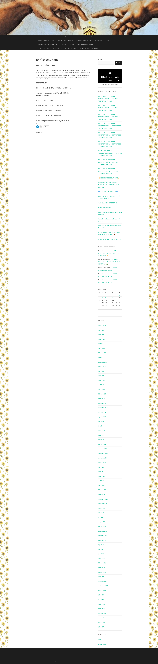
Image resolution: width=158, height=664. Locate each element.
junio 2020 (101, 576)
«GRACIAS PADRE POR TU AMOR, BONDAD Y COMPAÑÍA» (109, 253)
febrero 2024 (102, 444)
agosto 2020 (102, 572)
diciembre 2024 (102, 403)
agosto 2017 (102, 622)
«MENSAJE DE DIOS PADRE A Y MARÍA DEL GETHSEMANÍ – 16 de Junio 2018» (108, 185)
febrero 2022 (102, 526)
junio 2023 (101, 471)
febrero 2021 (102, 563)
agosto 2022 (102, 508)
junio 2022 (101, 517)
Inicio (40, 37)
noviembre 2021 (103, 535)
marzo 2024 (101, 439)
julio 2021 (101, 549)
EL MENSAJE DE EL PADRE (109, 178)
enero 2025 (101, 398)
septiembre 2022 (103, 503)
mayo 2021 (101, 558)
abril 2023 (101, 481)
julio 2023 (101, 467)
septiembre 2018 (103, 586)
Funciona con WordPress (45, 661)
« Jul (99, 313)
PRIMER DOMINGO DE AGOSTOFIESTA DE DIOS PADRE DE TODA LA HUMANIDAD (110, 153)
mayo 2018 (101, 604)
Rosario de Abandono (65, 40)
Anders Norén (85, 661)
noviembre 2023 (103, 453)
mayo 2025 (101, 380)
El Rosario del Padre (84, 40)
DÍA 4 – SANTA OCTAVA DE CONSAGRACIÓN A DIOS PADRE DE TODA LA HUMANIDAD (109, 135)
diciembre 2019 (102, 581)
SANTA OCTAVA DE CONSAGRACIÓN (56, 37)
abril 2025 (101, 385)
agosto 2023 (102, 462)
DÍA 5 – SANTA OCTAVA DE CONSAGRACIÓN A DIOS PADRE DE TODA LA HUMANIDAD (109, 126)
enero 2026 (101, 357)
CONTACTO (63, 44)
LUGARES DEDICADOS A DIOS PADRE (49, 48)
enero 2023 (101, 494)
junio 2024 (101, 426)
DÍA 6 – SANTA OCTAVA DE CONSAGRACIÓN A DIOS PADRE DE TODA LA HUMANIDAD (109, 117)
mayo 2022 (101, 522)
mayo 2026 (101, 339)
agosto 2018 (102, 590)
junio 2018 (101, 599)
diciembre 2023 (102, 449)
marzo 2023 (101, 485)
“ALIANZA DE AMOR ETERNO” (107, 203)
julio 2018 (101, 595)
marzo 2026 (101, 348)
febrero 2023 (102, 490)
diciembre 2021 (102, 531)
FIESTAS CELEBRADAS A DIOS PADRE (82, 44)
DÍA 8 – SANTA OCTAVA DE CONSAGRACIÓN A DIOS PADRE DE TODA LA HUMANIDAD (109, 99)
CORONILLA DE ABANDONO (46, 40)
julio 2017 (101, 627)
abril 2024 (101, 435)
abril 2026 (101, 343)
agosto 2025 (102, 366)
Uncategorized (102, 644)
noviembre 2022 (103, 499)
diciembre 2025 (102, 362)
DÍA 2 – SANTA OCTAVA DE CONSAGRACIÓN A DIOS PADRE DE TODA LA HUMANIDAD (109, 162)
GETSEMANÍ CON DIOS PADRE (80, 37)
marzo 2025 (101, 389)
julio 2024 (101, 421)
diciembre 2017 (102, 613)
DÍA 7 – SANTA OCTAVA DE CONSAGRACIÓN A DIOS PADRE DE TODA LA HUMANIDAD (109, 108)
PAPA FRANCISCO (98, 37)
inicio (99, 639)
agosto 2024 (102, 417)
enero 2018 (101, 608)
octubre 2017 (102, 618)
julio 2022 (101, 512)
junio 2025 (101, 375)
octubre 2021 (102, 540)
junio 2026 (101, 334)
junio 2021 (101, 554)
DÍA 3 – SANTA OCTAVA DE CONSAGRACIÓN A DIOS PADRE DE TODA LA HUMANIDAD (109, 144)
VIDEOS (109, 40)
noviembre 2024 (103, 407)
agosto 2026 (102, 325)
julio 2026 (101, 330)
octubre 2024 (102, 412)
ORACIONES (98, 40)
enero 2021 (101, 567)
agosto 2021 (102, 544)
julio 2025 (101, 371)
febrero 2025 (102, 394)
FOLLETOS (111, 37)
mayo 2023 (101, 476)
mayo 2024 (101, 430)
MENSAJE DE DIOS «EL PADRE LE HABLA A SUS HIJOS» (81, 48)
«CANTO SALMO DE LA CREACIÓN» (109, 239)
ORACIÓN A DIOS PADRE (108, 191)
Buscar (100, 59)
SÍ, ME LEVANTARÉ (104, 207)
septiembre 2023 (103, 458)
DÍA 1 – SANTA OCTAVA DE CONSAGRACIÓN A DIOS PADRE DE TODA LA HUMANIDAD (109, 171)
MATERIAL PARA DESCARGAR (46, 44)
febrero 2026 (102, 353)
